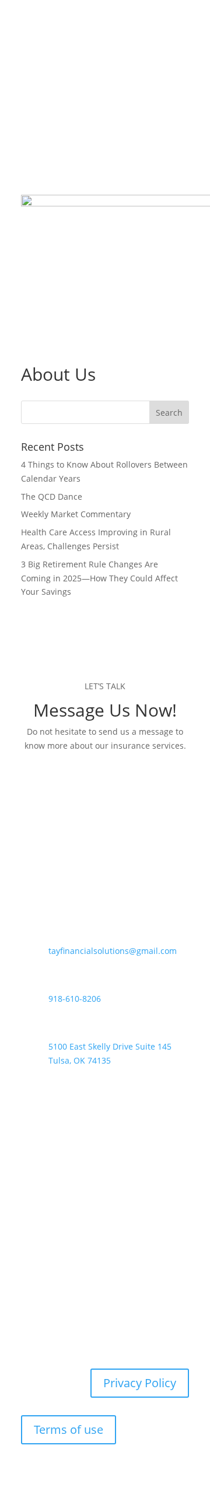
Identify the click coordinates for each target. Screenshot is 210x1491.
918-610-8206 (74, 998)
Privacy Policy (139, 1383)
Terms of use (68, 1429)
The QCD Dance (51, 496)
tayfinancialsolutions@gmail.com (112, 950)
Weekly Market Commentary (76, 514)
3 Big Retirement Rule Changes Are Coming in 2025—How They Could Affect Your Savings (99, 578)
